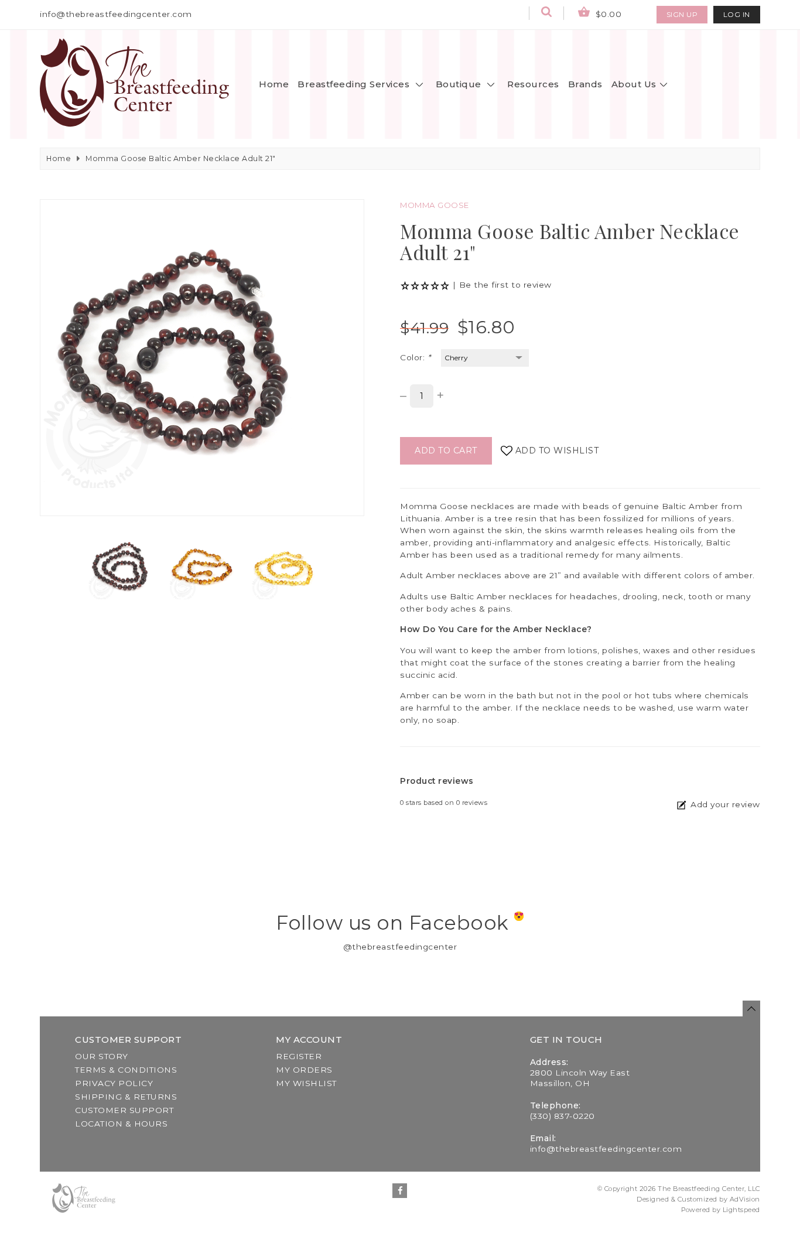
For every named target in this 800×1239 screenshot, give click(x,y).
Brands (585, 84)
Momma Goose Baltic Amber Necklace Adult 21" (181, 158)
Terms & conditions (126, 1069)
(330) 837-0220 (562, 1116)
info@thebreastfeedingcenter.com (116, 14)
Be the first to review (505, 284)
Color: (415, 357)
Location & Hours (121, 1123)
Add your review (725, 804)
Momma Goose (434, 205)
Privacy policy (114, 1083)
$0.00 (607, 14)
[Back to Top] (751, 1008)
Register (299, 1056)
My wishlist (306, 1083)
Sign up (682, 14)
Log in (736, 14)
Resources (533, 84)
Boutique (460, 84)
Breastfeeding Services (355, 84)
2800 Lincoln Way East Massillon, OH (580, 1078)
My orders (304, 1069)
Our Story (101, 1056)
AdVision (745, 1199)
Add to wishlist (557, 450)
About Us (634, 84)
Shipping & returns (126, 1096)
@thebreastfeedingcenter (400, 946)
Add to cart (446, 450)
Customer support (124, 1110)
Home (274, 84)
